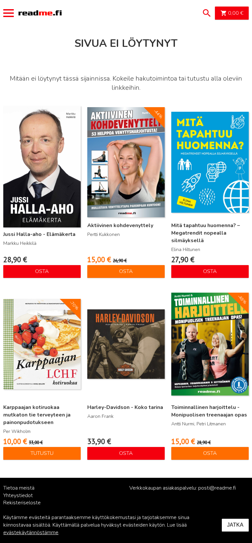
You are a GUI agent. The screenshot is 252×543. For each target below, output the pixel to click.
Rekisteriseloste (22, 502)
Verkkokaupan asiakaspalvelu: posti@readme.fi (182, 488)
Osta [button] (42, 271)
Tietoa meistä (18, 488)
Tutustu (42, 453)
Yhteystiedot (18, 495)
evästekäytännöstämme (30, 532)
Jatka (235, 525)
